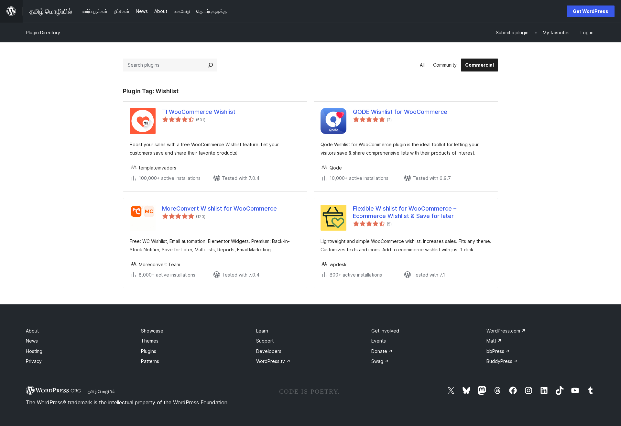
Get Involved (385, 330)
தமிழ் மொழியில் (101, 391)
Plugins (148, 351)
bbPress (498, 351)
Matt (494, 341)
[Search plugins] (210, 65)
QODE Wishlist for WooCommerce (400, 111)
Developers (268, 351)
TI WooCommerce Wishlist (198, 111)
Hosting (34, 351)
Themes (149, 341)
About (32, 330)
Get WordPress (590, 11)
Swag (380, 361)
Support (265, 341)
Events (378, 341)
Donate (382, 351)
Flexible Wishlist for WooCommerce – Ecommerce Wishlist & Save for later (404, 212)
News (32, 341)
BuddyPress (502, 361)
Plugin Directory (43, 32)
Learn (262, 330)
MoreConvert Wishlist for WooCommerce (219, 208)
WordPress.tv (273, 361)
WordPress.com (506, 330)
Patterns (150, 361)
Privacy (34, 361)
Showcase (152, 330)
